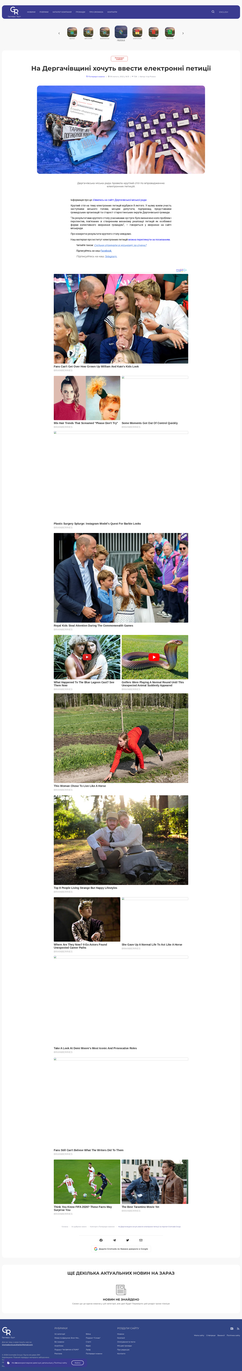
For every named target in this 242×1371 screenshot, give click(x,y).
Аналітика (58, 1346)
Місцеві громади (124, 1346)
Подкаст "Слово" (93, 1338)
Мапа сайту (199, 1335)
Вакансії (221, 1335)
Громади (80, 12)
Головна (65, 1227)
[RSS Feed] (238, 1329)
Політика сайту (233, 1335)
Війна (88, 1334)
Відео (88, 1346)
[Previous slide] (59, 33)
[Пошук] (213, 12)
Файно (78, 1363)
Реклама (58, 1354)
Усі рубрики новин (79, 1227)
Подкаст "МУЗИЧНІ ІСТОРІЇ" (66, 1350)
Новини (31, 12)
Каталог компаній (62, 12)
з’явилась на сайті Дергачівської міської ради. (120, 199)
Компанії (121, 1338)
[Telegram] (114, 1240)
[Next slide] (183, 33)
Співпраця (210, 1335)
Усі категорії (59, 1334)
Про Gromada (96, 12)
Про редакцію (123, 1350)
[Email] (141, 1240)
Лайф (88, 1350)
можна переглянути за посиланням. (149, 239)
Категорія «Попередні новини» (102, 1227)
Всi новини (59, 1342)
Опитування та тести (126, 1342)
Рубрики (44, 12)
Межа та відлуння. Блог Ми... (67, 1338)
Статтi (88, 1342)
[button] (101, 1240)
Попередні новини (119, 58)
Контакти (112, 12)
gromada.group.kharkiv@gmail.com (17, 1345)
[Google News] (232, 1329)
